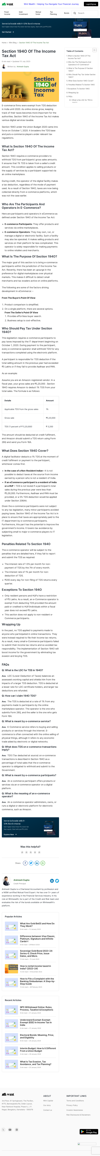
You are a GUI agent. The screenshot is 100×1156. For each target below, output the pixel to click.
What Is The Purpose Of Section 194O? (80, 69)
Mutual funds (38, 13)
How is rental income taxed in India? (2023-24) (35, 967)
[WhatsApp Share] (42, 863)
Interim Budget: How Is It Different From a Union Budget (38, 1049)
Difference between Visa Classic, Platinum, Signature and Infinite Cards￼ (37, 939)
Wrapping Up (73, 92)
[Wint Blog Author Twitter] (57, 880)
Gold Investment (23, 13)
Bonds (66, 13)
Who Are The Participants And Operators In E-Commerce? (79, 63)
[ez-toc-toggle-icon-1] (93, 50)
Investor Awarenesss (74, 1110)
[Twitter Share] (31, 863)
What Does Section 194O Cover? (80, 81)
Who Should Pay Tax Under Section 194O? (81, 75)
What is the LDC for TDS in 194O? (82, 101)
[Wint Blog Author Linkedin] (52, 880)
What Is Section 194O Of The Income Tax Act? (79, 57)
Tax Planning (53, 13)
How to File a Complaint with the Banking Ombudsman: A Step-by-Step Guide (37, 981)
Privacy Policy (72, 1105)
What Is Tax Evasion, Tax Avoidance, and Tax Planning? (35, 1062)
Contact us (47, 1110)
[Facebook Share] (25, 863)
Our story (47, 1105)
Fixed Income (7, 13)
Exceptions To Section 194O (79, 89)
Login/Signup (91, 4)
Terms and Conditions (75, 1101)
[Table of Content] (94, 50)
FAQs (70, 96)
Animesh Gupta (23, 66)
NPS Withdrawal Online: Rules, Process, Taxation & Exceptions (36, 1008)
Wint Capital (48, 1101)
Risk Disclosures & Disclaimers (78, 1115)
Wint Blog (13, 43)
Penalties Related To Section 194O (81, 85)
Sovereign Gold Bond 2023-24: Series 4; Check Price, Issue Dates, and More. (36, 953)
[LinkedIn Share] (37, 863)
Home (4, 43)
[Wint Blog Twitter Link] (3, 1131)
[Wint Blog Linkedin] (16, 1131)
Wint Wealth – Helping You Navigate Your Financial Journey (51, 4)
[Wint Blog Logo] (7, 4)
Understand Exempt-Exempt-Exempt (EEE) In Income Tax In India (36, 1022)
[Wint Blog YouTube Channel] (10, 1131)
